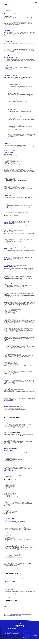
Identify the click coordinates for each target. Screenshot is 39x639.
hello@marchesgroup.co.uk (17, 22)
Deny (12, 636)
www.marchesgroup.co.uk (26, 22)
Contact (28, 631)
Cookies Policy (24, 631)
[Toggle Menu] (36, 2)
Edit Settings (19, 636)
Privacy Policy (28, 575)
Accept (5, 636)
